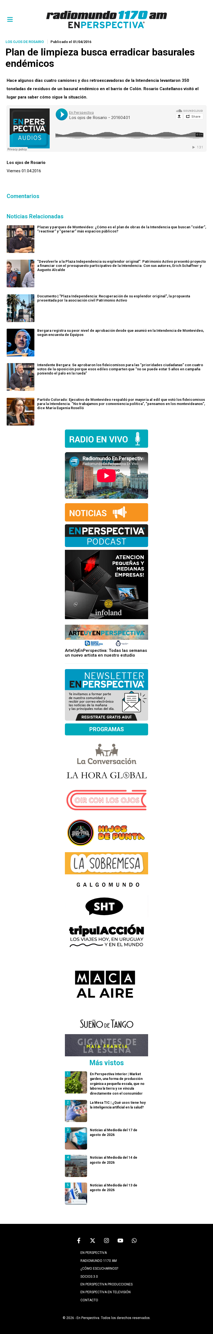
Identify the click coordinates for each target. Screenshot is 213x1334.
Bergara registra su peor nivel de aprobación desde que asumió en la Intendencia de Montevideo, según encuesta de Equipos (120, 332)
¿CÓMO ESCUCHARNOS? (99, 1268)
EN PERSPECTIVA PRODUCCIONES (106, 1284)
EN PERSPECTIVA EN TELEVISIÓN (105, 1292)
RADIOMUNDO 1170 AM (98, 1261)
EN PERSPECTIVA (93, 1253)
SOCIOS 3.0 (89, 1277)
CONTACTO (89, 1300)
